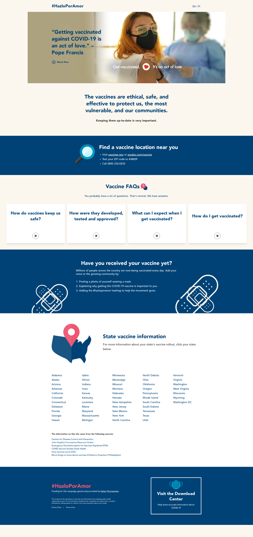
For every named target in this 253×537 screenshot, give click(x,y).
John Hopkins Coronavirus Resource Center (73, 443)
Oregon (147, 389)
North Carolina (121, 420)
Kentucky (87, 398)
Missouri (117, 384)
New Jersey (119, 407)
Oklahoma (149, 384)
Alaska (55, 380)
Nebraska (118, 393)
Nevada (116, 398)
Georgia (56, 416)
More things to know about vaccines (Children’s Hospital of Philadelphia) (86, 455)
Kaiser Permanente (110, 491)
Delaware (57, 407)
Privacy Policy (56, 507)
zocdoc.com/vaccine (140, 155)
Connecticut (59, 402)
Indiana (86, 384)
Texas (146, 416)
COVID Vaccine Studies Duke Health (69, 449)
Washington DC (182, 402)
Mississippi (118, 380)
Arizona (56, 384)
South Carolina (151, 402)
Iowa (85, 389)
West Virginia (181, 389)
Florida (56, 411)
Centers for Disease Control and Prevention (72, 439)
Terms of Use (70, 507)
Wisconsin (179, 393)
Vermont (178, 375)
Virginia (177, 380)
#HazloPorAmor (68, 6)
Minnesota (118, 375)
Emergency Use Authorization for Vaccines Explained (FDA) (80, 446)
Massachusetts (90, 416)
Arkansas (57, 389)
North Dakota (151, 375)
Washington (180, 384)
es (199, 6)
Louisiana (87, 402)
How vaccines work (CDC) (64, 452)
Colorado (57, 398)
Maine (85, 407)
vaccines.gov (115, 155)
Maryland (87, 411)
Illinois (86, 380)
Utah (145, 420)
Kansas (86, 393)
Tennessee (149, 411)
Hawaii (56, 420)
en (194, 6)
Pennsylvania (150, 393)
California (57, 393)
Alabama (57, 375)
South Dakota (151, 407)
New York (118, 416)
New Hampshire (122, 402)
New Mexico (119, 411)
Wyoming (178, 398)
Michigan (87, 420)
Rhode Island (150, 398)
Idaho (85, 375)
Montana (117, 389)
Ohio (146, 380)
